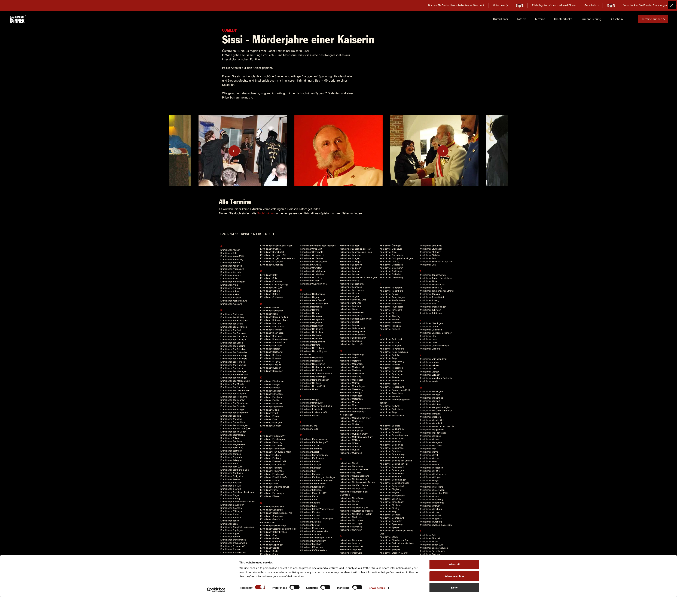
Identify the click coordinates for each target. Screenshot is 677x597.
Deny (454, 587)
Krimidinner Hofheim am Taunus (316, 373)
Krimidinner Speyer (389, 527)
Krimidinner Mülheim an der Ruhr (356, 437)
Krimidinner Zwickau (430, 554)
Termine (540, 19)
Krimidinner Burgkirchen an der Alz (277, 258)
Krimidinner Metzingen (351, 399)
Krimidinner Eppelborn (271, 403)
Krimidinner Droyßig (270, 361)
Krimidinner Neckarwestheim (354, 469)
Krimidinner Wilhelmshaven (433, 474)
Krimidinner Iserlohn (310, 415)
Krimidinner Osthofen (390, 274)
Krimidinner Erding (269, 409)
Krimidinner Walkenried (431, 397)
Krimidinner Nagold (349, 463)
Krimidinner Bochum (230, 517)
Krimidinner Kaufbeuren (312, 458)
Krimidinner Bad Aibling (232, 317)
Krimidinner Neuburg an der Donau (357, 482)
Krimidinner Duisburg (270, 364)
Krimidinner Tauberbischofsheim (436, 278)
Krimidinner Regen (389, 358)
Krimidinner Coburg (270, 290)
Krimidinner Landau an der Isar (355, 248)
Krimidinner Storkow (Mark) (394, 552)
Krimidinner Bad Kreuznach (234, 374)
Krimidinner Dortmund (271, 352)
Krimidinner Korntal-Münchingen (316, 518)
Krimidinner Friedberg (271, 467)
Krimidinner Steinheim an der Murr (397, 543)
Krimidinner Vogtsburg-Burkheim (436, 378)
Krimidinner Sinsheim (390, 505)
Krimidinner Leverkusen (352, 290)
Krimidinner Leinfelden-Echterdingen (358, 277)
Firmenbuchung (591, 19)
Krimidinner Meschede (351, 395)
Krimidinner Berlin (229, 463)
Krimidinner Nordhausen (352, 520)
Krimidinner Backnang (231, 314)
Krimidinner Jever (309, 429)
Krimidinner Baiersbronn (232, 435)
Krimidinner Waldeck (430, 394)
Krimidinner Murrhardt (351, 453)
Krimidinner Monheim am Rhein (355, 418)
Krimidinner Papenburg (391, 290)
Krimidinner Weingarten (431, 442)
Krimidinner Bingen (229, 495)
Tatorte (521, 19)
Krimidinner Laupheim (351, 264)
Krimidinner (500, 19)
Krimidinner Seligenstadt (392, 486)
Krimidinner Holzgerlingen (313, 376)
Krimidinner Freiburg (270, 458)
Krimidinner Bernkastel (231, 473)
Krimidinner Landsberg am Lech (356, 252)
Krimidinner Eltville (269, 400)
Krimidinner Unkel (429, 339)
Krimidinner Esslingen (271, 422)
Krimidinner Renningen (391, 371)
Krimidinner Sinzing (389, 508)
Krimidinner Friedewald (271, 474)
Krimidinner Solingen (390, 514)
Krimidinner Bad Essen (231, 342)
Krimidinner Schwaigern (392, 467)
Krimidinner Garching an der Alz (276, 513)
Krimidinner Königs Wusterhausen (317, 509)
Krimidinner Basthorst (231, 450)
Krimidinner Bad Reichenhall (234, 396)
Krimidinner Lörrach (350, 309)
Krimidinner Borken (230, 536)
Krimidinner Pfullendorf (391, 306)
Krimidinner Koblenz (310, 502)
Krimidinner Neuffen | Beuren (354, 485)
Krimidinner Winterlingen (432, 490)
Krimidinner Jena (308, 425)
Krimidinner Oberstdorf (351, 546)
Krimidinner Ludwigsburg (352, 334)
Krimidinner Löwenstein (352, 312)
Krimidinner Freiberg (270, 455)
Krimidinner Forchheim (271, 445)
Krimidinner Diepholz (270, 323)
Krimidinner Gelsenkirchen (273, 532)
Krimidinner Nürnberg (351, 526)
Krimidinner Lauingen (350, 261)
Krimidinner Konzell (310, 515)
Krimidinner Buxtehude (271, 264)
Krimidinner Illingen (309, 399)
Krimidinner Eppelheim (271, 406)
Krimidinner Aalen (229, 253)
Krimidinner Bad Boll (230, 330)
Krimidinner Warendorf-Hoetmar (436, 410)
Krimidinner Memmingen (352, 386)
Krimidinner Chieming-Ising (274, 284)
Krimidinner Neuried (350, 501)
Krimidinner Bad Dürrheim (233, 339)
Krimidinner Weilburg (430, 436)
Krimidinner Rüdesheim (391, 409)
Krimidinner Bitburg (230, 498)
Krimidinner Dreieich (270, 355)
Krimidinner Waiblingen (431, 391)
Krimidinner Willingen (430, 477)
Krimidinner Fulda (269, 483)
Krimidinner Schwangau (392, 470)
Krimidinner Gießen (269, 538)
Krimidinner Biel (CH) (230, 485)
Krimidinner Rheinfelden (392, 380)
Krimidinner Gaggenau (271, 509)
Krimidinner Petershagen (392, 297)
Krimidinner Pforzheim (391, 303)
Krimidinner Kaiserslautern (313, 439)
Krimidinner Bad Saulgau (232, 409)
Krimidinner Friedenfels (271, 471)
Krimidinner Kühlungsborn (313, 540)
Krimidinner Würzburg (431, 521)
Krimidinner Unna (428, 342)
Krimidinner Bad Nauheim (233, 387)
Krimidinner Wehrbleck (431, 423)
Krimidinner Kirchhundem (313, 483)
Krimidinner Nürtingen (351, 530)
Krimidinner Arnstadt (230, 297)
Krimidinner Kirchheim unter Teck (317, 480)
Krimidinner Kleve (309, 496)
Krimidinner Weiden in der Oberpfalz (438, 426)
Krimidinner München (350, 446)
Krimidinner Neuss (349, 504)
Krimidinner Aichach (230, 272)
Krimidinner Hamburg (311, 306)
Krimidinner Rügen (389, 412)
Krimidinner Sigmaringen (392, 495)
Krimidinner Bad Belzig (231, 323)
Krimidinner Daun (269, 313)
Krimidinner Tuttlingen (431, 313)
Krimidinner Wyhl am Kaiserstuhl (436, 525)
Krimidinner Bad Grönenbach (234, 352)
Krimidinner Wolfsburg (431, 509)
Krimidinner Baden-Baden (233, 431)
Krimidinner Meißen (349, 383)
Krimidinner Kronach (310, 534)
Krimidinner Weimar (430, 439)
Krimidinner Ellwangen (271, 394)
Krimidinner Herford (310, 345)
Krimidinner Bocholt (230, 514)
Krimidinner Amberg (230, 288)
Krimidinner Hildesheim (311, 357)
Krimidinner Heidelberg (311, 329)
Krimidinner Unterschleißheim (434, 345)
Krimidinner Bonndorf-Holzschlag (237, 527)
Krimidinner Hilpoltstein (311, 360)
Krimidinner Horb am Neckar (314, 379)
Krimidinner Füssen (269, 496)
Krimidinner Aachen (230, 250)
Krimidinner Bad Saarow (232, 400)
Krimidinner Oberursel (351, 549)
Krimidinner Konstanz (311, 512)
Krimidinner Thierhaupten (432, 284)
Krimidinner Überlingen (431, 323)
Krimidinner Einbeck (270, 387)
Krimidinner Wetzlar (430, 458)
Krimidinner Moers (349, 405)
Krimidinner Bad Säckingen (234, 403)
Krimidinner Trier (428, 303)
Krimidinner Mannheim (351, 364)
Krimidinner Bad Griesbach (233, 349)
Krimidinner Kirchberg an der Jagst (317, 477)
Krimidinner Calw (268, 275)
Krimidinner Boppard (230, 533)
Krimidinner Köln (308, 506)
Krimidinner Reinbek (390, 364)
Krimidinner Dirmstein (271, 329)
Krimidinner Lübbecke (351, 315)
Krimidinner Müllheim (350, 440)
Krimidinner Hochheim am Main (316, 367)
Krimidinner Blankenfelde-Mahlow (237, 501)
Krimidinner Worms (429, 512)
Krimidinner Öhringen (390, 245)
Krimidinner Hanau (309, 313)
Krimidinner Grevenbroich (313, 255)
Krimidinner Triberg (429, 300)
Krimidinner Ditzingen (271, 336)
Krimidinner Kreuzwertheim (314, 531)
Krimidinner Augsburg (231, 304)
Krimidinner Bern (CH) (231, 466)
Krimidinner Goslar (269, 551)
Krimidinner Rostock (390, 396)
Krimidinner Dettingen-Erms (274, 320)
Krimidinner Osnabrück (391, 264)
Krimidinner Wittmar (430, 506)
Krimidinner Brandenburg (233, 539)
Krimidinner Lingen (349, 296)
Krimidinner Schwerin (390, 476)
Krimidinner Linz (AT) (350, 303)
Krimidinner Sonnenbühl (392, 518)
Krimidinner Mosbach (350, 424)
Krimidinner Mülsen (349, 443)
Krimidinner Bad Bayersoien (234, 320)
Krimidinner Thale (428, 281)
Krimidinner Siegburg (390, 489)
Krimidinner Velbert (429, 365)
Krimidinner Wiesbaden (431, 467)
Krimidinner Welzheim (431, 445)
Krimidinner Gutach (309, 280)
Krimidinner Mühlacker (351, 430)
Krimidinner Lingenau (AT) (353, 299)
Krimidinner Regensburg (392, 361)
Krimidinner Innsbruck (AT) (313, 412)
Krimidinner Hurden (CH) (312, 386)
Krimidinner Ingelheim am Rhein (316, 406)
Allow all (454, 564)
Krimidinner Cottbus (270, 294)
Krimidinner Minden (349, 402)
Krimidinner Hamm (309, 310)
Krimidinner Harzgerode (312, 319)
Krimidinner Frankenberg (272, 448)
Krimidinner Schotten (390, 451)
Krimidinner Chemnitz (271, 281)
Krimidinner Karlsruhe (311, 448)
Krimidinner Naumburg (351, 466)
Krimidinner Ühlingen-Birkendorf (436, 333)
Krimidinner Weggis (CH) (432, 420)
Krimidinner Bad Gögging (232, 346)
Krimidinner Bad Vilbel (231, 419)
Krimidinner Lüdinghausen (353, 331)
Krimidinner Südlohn (430, 255)
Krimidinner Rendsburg (391, 367)
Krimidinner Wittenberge (432, 502)
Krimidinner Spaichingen (392, 524)
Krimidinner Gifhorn (270, 541)
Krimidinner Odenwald (351, 552)
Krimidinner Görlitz (269, 548)
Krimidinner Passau (389, 294)
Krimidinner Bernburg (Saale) (234, 469)
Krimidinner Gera (268, 535)
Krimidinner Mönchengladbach (355, 408)
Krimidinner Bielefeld (230, 489)
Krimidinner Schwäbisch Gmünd (396, 460)
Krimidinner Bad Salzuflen (233, 406)
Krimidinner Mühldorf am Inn (354, 433)
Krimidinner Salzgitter (391, 432)
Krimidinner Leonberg (351, 287)
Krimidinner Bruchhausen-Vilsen (276, 245)
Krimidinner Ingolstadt (311, 409)
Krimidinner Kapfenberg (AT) (314, 442)
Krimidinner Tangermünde (433, 275)
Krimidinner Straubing (430, 245)
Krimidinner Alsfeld (229, 278)
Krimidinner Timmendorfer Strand (436, 290)
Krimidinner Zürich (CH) (431, 544)
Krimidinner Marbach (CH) (353, 367)
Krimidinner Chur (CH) (271, 287)
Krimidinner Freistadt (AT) (273, 461)
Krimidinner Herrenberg (312, 348)
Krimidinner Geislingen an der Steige (278, 528)
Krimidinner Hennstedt (311, 338)
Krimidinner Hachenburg (312, 294)
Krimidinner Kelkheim (311, 464)
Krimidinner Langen (349, 258)
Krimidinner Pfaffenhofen (392, 300)
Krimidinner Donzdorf (271, 345)
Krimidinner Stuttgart (430, 252)
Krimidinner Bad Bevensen (233, 327)
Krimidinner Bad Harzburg (233, 355)
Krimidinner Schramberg (392, 454)
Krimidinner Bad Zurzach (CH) (235, 428)
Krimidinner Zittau (429, 541)
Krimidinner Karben (309, 445)
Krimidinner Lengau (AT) (352, 283)
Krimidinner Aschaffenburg (233, 300)
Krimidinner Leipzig (349, 280)
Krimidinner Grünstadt (311, 268)
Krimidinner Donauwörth (272, 342)
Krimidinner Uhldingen (431, 329)
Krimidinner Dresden (270, 358)
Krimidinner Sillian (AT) (391, 498)
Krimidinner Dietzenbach (272, 326)
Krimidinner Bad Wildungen (234, 425)
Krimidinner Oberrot (350, 543)
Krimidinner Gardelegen (272, 516)
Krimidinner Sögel (389, 511)
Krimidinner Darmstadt (271, 310)
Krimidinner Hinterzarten (312, 364)
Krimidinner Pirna (388, 313)
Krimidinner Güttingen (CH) (313, 283)
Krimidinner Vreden (429, 381)
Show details (377, 587)
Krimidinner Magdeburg (352, 354)
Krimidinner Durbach (270, 367)
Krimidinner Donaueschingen (274, 339)
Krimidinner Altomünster (232, 281)
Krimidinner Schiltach (390, 441)
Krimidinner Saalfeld (390, 425)
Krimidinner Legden (349, 271)
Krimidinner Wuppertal (431, 518)
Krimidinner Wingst (429, 480)
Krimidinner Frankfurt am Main (275, 451)
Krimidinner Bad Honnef (232, 368)
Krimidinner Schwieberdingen (394, 483)
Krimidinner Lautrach (350, 268)
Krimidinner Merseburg (351, 389)
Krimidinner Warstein (430, 413)
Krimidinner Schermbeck (392, 438)
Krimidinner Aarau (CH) (232, 256)
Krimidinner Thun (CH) (431, 287)
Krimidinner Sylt (428, 264)
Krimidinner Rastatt (389, 342)
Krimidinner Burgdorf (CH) (273, 255)
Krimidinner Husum (309, 389)
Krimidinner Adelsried (231, 265)
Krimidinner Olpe (388, 252)
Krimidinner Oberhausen (352, 540)
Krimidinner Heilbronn (311, 335)
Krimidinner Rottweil (390, 406)
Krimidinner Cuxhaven (271, 297)
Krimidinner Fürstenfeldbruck (274, 486)
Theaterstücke (563, 19)
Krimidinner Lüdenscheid (352, 328)
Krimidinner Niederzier (351, 517)
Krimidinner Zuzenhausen (432, 551)
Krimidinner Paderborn (391, 287)
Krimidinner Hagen (309, 297)
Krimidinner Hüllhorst (310, 383)
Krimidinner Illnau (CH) (311, 402)
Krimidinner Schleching (391, 444)
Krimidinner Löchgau (350, 306)
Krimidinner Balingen (230, 438)
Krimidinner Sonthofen (391, 521)
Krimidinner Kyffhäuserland (313, 550)
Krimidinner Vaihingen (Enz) (433, 359)
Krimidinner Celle (268, 278)
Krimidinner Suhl (428, 258)
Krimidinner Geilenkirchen (273, 525)
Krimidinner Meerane (350, 376)
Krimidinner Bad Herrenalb (233, 358)
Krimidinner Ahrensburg (232, 269)
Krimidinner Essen (269, 419)
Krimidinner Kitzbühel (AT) (313, 486)
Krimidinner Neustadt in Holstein (356, 514)
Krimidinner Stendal (390, 546)
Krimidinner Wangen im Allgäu (435, 407)
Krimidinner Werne (429, 451)
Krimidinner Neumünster (352, 498)
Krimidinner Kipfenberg (311, 474)
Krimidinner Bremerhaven (233, 552)
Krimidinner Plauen (389, 319)
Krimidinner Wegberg (430, 417)
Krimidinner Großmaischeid (313, 261)
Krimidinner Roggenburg (392, 387)
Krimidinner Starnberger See (394, 540)
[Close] (672, 5)
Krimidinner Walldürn (430, 404)
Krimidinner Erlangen (270, 416)
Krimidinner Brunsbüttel (272, 252)
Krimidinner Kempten (310, 467)
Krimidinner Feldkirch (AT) (273, 436)
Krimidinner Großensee (311, 258)
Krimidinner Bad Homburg (233, 365)
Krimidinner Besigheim (231, 476)
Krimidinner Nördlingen (351, 523)
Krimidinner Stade (389, 537)
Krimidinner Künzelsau (311, 547)
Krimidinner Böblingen (231, 511)
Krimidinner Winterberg (431, 486)
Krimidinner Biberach (231, 482)
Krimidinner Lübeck (349, 322)
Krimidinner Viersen (429, 371)
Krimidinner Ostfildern (391, 271)
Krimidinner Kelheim (310, 461)
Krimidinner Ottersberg (391, 277)
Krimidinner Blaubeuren (232, 504)
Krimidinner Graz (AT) (311, 248)
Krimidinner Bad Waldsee (232, 422)
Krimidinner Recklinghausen (394, 352)
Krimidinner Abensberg (231, 259)
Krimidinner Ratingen (390, 345)
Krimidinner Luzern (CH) (352, 344)
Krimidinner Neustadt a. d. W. (354, 507)
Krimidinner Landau (349, 245)
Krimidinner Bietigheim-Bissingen (237, 492)
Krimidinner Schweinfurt (392, 473)
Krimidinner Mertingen (351, 392)
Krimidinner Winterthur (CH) (434, 493)
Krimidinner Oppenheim (391, 255)
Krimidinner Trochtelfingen (433, 306)
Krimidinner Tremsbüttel (432, 297)
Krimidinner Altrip (229, 284)
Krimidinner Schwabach (392, 457)
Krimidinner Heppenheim (312, 341)
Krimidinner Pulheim (390, 329)
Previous (234, 151)
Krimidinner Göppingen (271, 544)
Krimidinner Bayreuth (231, 457)
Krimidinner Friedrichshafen (274, 477)
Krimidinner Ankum (230, 291)
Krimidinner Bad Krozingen (233, 377)
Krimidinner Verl (428, 368)
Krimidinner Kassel (309, 451)
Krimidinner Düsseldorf (271, 371)
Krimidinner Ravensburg (392, 348)
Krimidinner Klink (308, 499)
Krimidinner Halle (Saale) (312, 300)
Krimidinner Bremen (230, 549)
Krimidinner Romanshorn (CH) (395, 390)
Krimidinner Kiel (308, 471)
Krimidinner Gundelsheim (312, 274)
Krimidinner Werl (428, 448)
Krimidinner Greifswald (311, 252)
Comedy (229, 30)
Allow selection (454, 576)
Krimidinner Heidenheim (312, 332)
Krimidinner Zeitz (428, 535)
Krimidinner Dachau (270, 307)
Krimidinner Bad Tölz (230, 415)
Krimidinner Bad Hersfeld (232, 361)
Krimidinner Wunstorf (430, 515)
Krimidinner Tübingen (430, 310)
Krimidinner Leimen (349, 274)
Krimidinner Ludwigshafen (353, 337)
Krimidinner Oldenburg (391, 248)
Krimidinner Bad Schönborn (234, 412)
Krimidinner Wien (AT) (430, 464)
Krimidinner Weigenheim (432, 429)
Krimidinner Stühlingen (431, 248)
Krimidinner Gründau (310, 264)
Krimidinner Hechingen (311, 325)
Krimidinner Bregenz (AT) (233, 546)
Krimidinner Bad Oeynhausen (234, 390)
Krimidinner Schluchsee (392, 448)
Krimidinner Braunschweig (233, 543)
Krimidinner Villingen (430, 375)
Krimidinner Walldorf (430, 401)
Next (443, 151)
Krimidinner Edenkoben (271, 381)
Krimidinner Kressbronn (312, 528)
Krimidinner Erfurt (269, 413)
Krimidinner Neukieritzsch (353, 488)
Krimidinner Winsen (429, 483)
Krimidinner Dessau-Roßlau (274, 317)
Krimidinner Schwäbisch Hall (394, 463)
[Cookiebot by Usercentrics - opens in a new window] (216, 590)
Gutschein (419, 5)
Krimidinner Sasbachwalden (394, 435)
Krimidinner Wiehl (428, 461)
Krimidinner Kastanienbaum (314, 455)
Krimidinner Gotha (269, 554)
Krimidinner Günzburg (311, 277)
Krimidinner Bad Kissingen (233, 371)
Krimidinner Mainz (349, 357)
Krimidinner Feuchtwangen (273, 439)
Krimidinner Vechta (429, 362)
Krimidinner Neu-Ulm (350, 472)
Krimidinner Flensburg (271, 442)
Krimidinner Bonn (229, 524)
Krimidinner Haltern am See (314, 303)
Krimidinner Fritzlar (270, 480)
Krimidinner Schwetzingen (393, 479)
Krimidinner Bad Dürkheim (233, 336)
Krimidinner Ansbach (230, 294)
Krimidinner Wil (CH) (430, 471)
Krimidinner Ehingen (270, 384)
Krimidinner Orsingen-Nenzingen (396, 258)
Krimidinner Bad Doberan (233, 333)
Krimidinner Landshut (350, 255)
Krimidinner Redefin (390, 355)
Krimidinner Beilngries (231, 460)
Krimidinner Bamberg (231, 441)
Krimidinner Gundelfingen (312, 271)
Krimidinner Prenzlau (390, 325)
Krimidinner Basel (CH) (231, 447)
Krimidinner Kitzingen (311, 490)
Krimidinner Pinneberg (391, 310)
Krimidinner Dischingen (271, 333)
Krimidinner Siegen (389, 492)
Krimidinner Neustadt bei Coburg (356, 510)
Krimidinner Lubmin (349, 325)
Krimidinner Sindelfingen (392, 502)
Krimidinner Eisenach (270, 390)
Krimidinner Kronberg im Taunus (316, 537)
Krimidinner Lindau (349, 293)
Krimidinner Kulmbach (311, 544)
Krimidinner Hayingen (311, 322)
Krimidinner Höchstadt (311, 370)
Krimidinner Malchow (350, 360)
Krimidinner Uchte (429, 326)
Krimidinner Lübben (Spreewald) (356, 318)
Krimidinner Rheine (389, 377)
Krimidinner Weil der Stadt (433, 432)
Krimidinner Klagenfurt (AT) (313, 493)
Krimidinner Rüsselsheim (392, 415)
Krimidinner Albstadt (230, 275)
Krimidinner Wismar (430, 496)
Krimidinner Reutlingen (391, 374)
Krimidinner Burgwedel (271, 261)
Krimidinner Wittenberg (431, 499)
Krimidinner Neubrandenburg (354, 475)
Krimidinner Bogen (229, 520)
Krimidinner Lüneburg (351, 341)
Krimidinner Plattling (390, 316)
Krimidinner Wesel (429, 455)
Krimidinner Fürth (269, 490)
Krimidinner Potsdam (390, 322)
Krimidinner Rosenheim (391, 393)
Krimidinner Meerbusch (351, 379)
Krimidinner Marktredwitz (353, 373)
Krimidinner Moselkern (351, 427)
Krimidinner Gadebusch (272, 506)
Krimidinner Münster (350, 449)
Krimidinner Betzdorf (230, 479)
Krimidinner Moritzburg (351, 421)
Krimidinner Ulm (428, 336)
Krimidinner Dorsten (270, 348)
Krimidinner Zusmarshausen (434, 548)
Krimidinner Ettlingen (270, 425)
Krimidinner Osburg (389, 261)
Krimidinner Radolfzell (391, 339)
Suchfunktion (266, 213)
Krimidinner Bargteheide (232, 444)
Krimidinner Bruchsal (270, 248)
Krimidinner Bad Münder (232, 384)
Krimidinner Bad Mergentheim (235, 381)
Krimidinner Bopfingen (231, 530)
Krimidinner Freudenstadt (273, 464)
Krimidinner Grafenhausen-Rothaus (318, 245)
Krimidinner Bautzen (230, 454)
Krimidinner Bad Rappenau (233, 393)
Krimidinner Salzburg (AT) (392, 429)
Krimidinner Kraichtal (310, 521)
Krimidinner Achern (230, 262)
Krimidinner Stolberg (390, 549)
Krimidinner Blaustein (231, 508)
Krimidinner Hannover (311, 316)
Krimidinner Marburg (350, 370)
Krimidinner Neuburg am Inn (354, 479)
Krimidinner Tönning (430, 294)
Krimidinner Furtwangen (272, 493)
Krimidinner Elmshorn (271, 397)
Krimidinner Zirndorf (430, 538)
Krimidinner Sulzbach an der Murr (436, 261)
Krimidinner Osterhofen (391, 268)
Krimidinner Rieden (389, 383)
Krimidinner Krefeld (309, 525)
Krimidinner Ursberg (430, 348)
